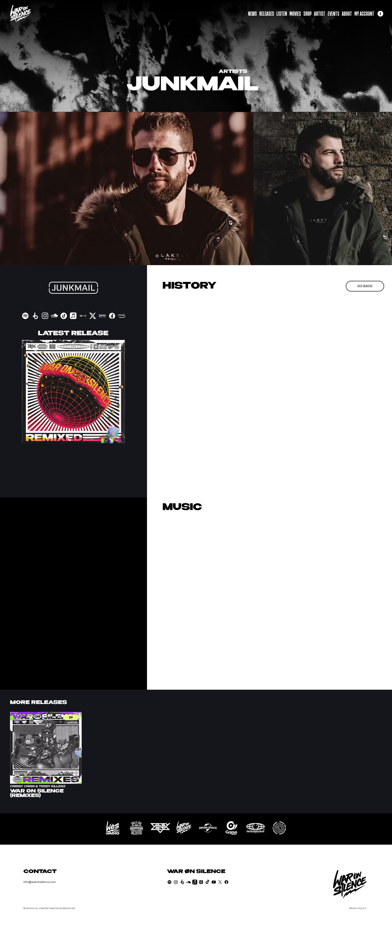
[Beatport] (182, 882)
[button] (380, 14)
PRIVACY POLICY (357, 908)
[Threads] (201, 882)
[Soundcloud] (188, 882)
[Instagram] (175, 882)
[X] (220, 882)
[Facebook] (226, 882)
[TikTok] (207, 882)
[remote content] (258, 554)
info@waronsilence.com (39, 882)
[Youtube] (213, 882)
